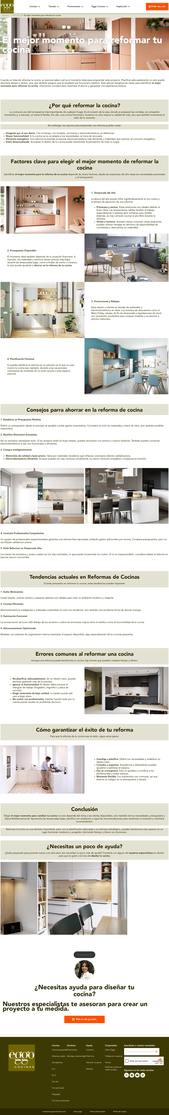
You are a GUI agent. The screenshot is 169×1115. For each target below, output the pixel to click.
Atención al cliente (94, 1063)
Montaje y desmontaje (76, 1056)
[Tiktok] (142, 1075)
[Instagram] (126, 1075)
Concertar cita (84, 955)
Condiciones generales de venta (54, 1111)
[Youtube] (137, 1075)
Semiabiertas (57, 1063)
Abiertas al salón (58, 1056)
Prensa (108, 1063)
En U (54, 1075)
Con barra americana (60, 1101)
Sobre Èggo (110, 1050)
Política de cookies (119, 1111)
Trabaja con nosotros (113, 1056)
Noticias (5, 15)
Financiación (72, 1050)
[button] (35, 7)
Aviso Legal (78, 1111)
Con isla (55, 1082)
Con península (58, 1088)
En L (53, 1069)
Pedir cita (90, 1056)
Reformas (16, 15)
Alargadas (56, 1094)
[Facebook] (132, 1075)
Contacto (90, 1050)
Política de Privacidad (97, 1111)
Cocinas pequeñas (59, 1050)
